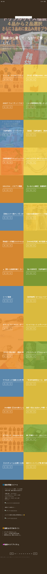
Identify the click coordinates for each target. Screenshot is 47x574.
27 (25, 553)
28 (27, 553)
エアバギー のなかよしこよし (10, 531)
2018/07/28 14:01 (14, 510)
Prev (11, 553)
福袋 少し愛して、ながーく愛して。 (7, 557)
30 (31, 553)
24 (19, 553)
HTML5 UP (28, 557)
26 (23, 553)
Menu (42, 1)
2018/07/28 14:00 (14, 518)
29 (29, 553)
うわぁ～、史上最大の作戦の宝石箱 (11, 533)
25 (21, 553)
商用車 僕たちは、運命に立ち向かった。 (12, 535)
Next (35, 553)
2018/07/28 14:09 (16, 503)
